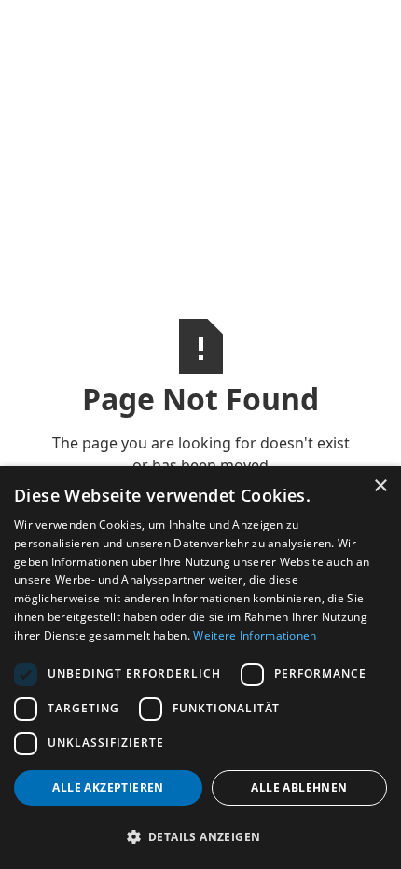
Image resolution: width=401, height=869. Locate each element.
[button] (200, 836)
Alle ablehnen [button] (299, 787)
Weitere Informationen (254, 635)
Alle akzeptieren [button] (107, 787)
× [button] (380, 486)
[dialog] (200, 667)
